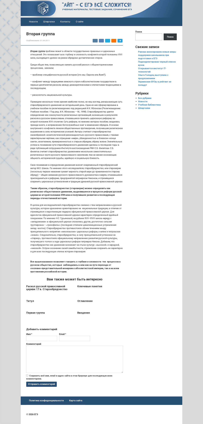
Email (62, 334)
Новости (33, 21)
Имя (29, 334)
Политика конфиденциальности (46, 400)
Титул (30, 301)
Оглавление (85, 301)
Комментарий (33, 344)
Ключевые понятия (89, 286)
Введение (83, 312)
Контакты (65, 21)
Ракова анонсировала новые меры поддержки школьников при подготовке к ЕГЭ (157, 55)
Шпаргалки (49, 21)
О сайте (79, 21)
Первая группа (35, 312)
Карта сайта (75, 400)
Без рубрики (144, 98)
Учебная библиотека (149, 104)
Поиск (138, 31)
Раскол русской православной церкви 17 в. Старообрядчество (46, 288)
